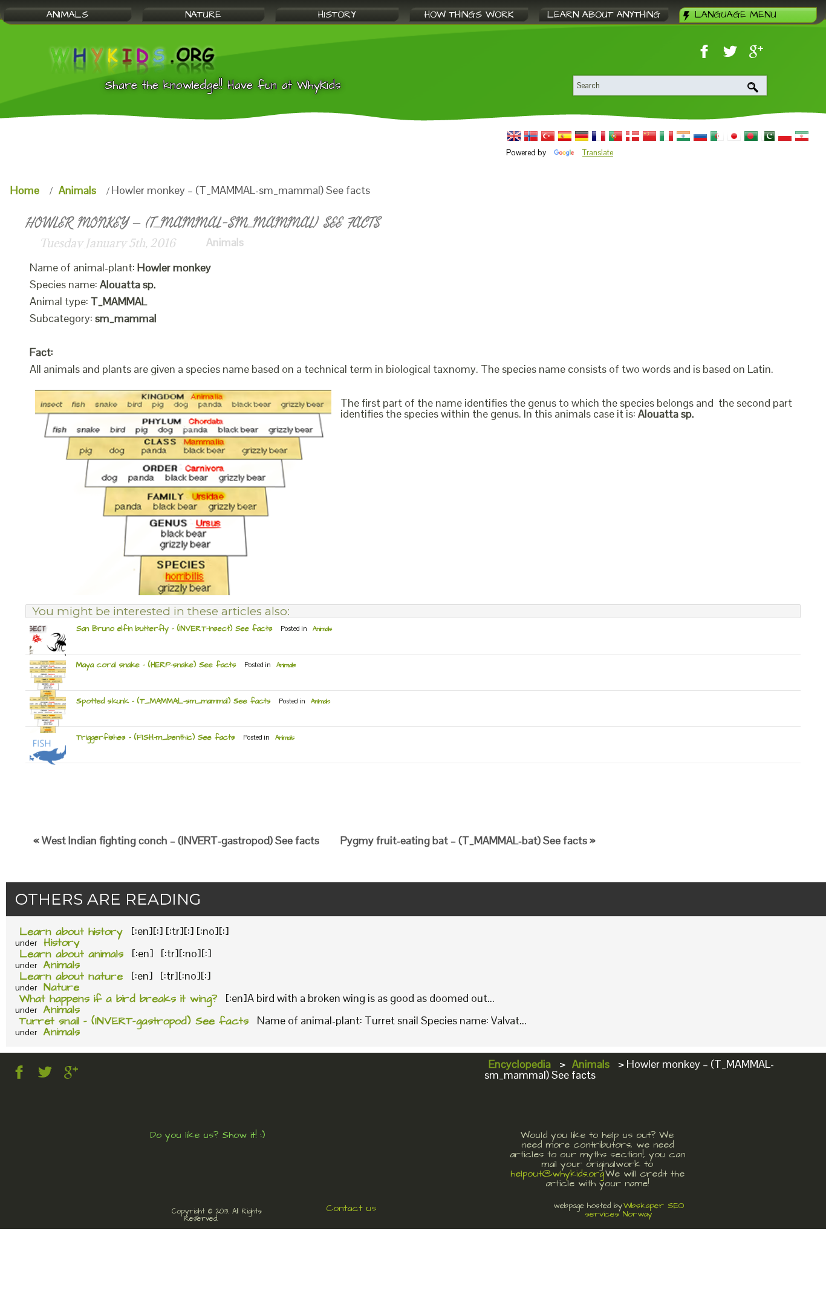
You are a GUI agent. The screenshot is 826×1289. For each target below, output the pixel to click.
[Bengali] (751, 136)
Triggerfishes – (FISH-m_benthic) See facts (155, 737)
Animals (77, 190)
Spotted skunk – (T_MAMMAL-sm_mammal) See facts (173, 701)
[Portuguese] (615, 136)
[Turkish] (547, 136)
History (62, 942)
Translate (597, 152)
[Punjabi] (768, 136)
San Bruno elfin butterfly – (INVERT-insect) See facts (174, 628)
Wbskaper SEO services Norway (635, 1210)
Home (24, 190)
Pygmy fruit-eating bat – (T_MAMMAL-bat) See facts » (468, 840)
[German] (581, 136)
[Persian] (801, 136)
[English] (514, 136)
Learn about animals (71, 953)
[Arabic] (717, 136)
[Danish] (632, 136)
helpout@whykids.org (557, 1173)
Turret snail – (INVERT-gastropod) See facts (134, 1021)
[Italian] (666, 136)
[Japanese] (734, 136)
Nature (61, 987)
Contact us (351, 1208)
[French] (598, 136)
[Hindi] (683, 136)
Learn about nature (71, 976)
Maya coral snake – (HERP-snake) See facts (156, 664)
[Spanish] (564, 136)
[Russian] (700, 136)
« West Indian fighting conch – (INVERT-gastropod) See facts (176, 840)
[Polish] (785, 136)
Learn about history (71, 931)
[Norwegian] (531, 136)
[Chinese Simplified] (649, 136)
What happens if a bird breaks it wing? (118, 998)
